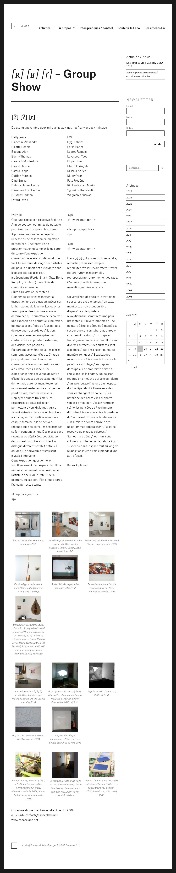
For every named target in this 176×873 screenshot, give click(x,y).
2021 (128, 216)
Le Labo (24, 25)
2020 (129, 222)
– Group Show (53, 79)
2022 (129, 209)
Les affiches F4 (155, 28)
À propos (65, 28)
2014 (128, 259)
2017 (128, 240)
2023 (129, 203)
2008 (129, 296)
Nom (129, 117)
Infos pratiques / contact (96, 28)
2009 (129, 290)
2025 (129, 191)
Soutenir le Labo (129, 28)
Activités (44, 28)
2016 (128, 246)
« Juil (134, 367)
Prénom (130, 128)
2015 (128, 253)
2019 (128, 228)
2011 (128, 277)
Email (129, 106)
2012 (128, 271)
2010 (129, 284)
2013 (128, 265)
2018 (128, 234)
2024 (129, 197)
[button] (28, 530)
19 (140, 348)
